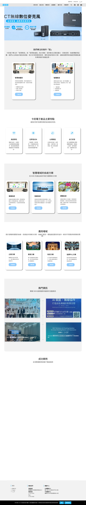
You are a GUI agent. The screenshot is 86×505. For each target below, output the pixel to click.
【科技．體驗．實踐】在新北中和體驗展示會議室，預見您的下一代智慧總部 (26, 396)
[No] (84, 502)
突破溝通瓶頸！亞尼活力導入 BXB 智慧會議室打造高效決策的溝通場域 (25, 471)
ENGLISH (76, 1)
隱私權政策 (68, 502)
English (13, 490)
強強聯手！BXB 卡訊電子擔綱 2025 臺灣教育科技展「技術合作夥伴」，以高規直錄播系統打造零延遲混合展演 (35, 440)
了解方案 (19, 94)
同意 (61, 502)
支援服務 (53, 5)
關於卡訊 (60, 5)
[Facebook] (74, 4)
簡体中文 (14, 488)
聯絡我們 (66, 5)
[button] (53, 4)
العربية (80, 1)
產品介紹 (41, 5)
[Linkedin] (78, 4)
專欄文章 (47, 5)
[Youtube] (81, 4)
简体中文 (70, 1)
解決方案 (36, 5)
